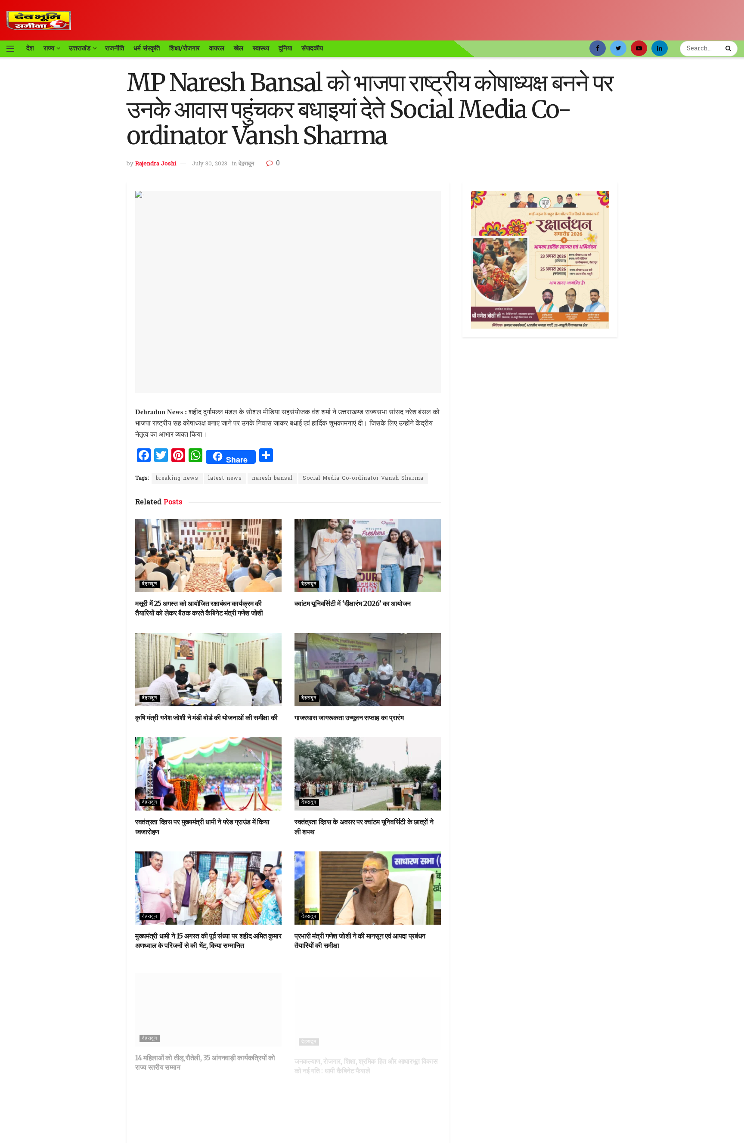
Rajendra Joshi (155, 164)
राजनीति (114, 48)
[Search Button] (729, 48)
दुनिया (285, 48)
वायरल (216, 48)
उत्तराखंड (79, 48)
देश (30, 48)
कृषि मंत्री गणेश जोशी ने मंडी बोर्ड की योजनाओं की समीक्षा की (206, 717)
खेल (238, 48)
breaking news (177, 478)
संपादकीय (312, 48)
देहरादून (246, 164)
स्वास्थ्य (261, 48)
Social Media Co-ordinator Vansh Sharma (363, 478)
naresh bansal (272, 478)
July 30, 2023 (209, 164)
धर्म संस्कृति (146, 48)
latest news (225, 478)
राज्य (48, 48)
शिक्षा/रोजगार (184, 48)
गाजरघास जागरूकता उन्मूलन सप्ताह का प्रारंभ (349, 717)
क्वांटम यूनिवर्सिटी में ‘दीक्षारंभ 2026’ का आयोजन (352, 603)
